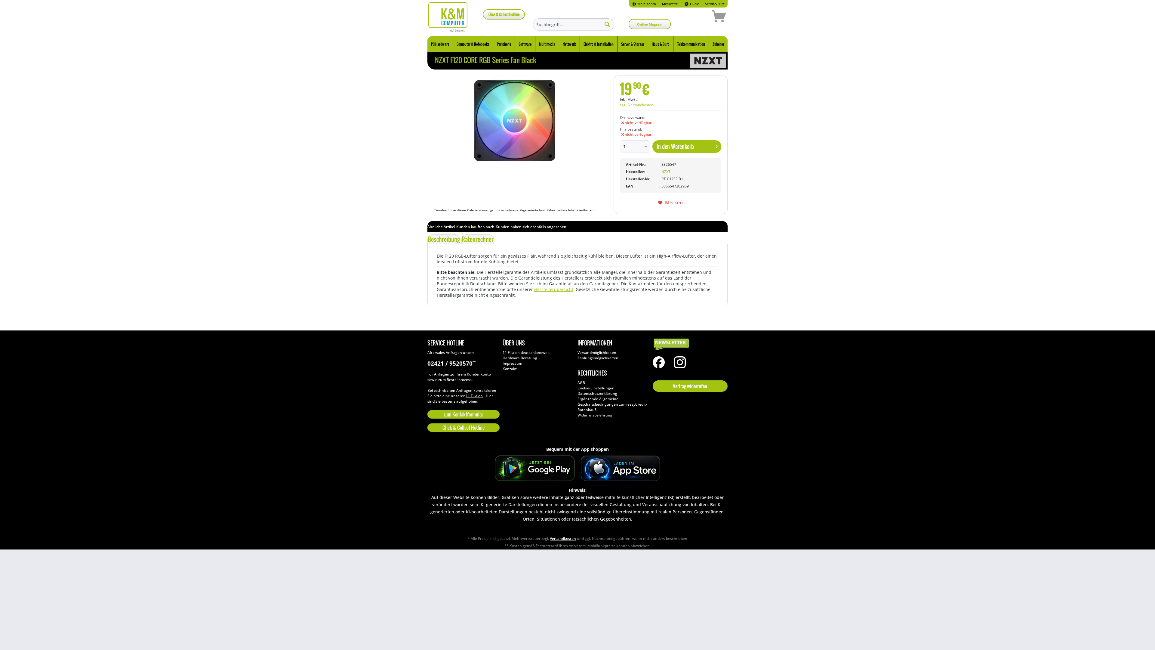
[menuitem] (644, 4)
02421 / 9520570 (451, 363)
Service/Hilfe (715, 4)
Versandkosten (563, 538)
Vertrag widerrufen (690, 386)
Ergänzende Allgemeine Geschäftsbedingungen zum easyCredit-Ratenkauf (612, 404)
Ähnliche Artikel (441, 226)
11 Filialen (474, 395)
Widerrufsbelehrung (595, 415)
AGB (581, 382)
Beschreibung (444, 239)
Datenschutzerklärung (597, 393)
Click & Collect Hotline (503, 14)
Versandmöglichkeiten (597, 352)
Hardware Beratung (520, 358)
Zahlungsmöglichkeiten (598, 358)
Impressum (512, 363)
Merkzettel (670, 4)
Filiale (694, 4)
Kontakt (510, 368)
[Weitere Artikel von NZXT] (708, 61)
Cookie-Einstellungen (596, 388)
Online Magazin (649, 24)
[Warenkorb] (697, 17)
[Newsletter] (689, 344)
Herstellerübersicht (553, 289)
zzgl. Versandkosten (636, 104)
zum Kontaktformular (463, 414)
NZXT (665, 171)
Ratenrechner (478, 239)
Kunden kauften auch (475, 226)
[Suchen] (607, 24)
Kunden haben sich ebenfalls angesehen (531, 226)
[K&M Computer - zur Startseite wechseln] (448, 17)
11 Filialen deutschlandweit (526, 352)
